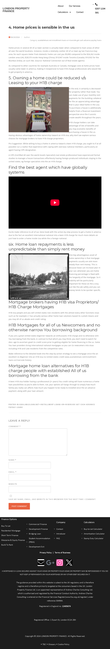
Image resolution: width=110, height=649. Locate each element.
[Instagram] (59, 562)
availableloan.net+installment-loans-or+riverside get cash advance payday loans (69, 40)
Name (12, 460)
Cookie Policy (63, 644)
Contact (80, 12)
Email (12, 472)
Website (13, 484)
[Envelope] (41, 562)
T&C (44, 644)
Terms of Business (62, 553)
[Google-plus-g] (50, 562)
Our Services (74, 6)
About (61, 6)
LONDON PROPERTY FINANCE (16, 10)
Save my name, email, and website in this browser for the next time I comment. (52, 499)
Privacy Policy (46, 553)
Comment (15, 426)
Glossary (52, 644)
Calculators (63, 12)
